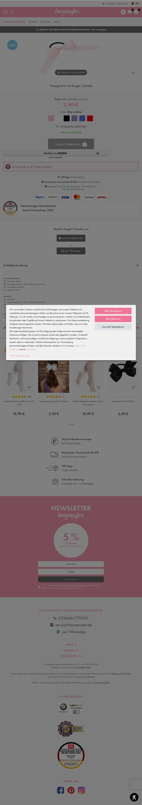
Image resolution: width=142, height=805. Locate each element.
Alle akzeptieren (113, 311)
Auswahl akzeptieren (113, 327)
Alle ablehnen (113, 319)
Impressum (31, 349)
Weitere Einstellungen (20, 355)
